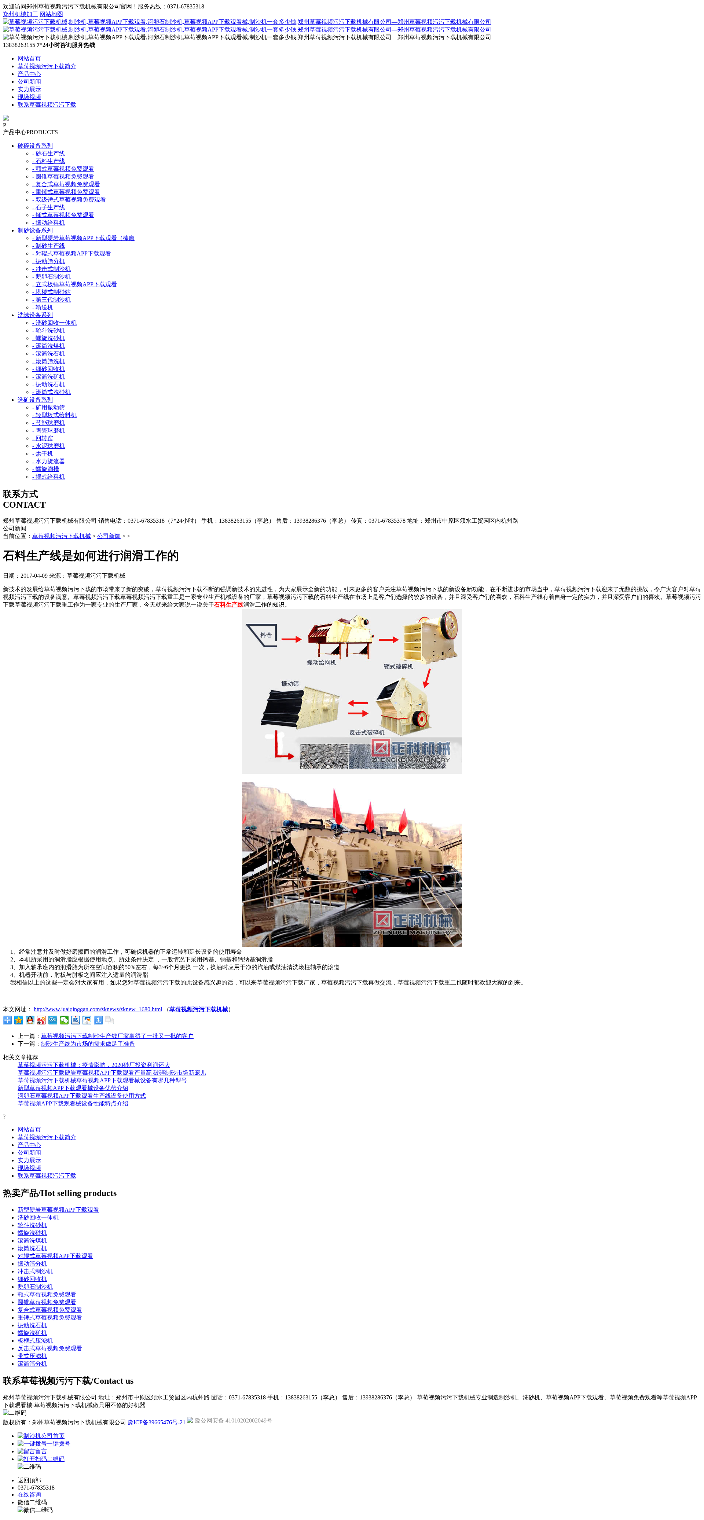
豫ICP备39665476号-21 (157, 1422)
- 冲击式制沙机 (51, 269)
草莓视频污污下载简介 (47, 66)
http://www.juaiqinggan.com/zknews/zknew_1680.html (98, 1009)
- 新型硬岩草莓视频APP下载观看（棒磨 (83, 238)
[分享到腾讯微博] (53, 1020)
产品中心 (29, 74)
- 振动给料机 (48, 223)
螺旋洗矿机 (32, 1333)
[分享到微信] (64, 1020)
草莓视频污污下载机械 (61, 536)
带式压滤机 (32, 1356)
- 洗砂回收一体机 (54, 323)
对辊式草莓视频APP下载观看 (55, 1256)
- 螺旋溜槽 (45, 469)
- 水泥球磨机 (48, 446)
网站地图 (51, 14)
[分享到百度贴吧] (75, 1020)
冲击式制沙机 (35, 1271)
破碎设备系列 (35, 146)
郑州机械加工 (20, 14)
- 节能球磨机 (48, 423)
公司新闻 (29, 81)
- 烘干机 (42, 453)
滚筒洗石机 (32, 1248)
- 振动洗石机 (48, 384)
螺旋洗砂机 (32, 1233)
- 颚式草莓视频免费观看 (63, 169)
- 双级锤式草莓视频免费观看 (69, 199)
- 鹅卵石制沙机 (51, 276)
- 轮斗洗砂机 (48, 330)
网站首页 (29, 58)
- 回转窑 (42, 438)
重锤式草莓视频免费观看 (50, 1317)
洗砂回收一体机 (38, 1217)
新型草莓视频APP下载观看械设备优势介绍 (73, 1088)
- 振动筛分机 (48, 261)
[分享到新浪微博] (41, 1020)
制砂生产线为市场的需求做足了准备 (88, 1044)
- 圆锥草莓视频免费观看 (63, 176)
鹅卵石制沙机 (35, 1287)
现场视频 (29, 97)
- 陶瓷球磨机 (48, 430)
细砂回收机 (32, 1279)
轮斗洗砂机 (32, 1225)
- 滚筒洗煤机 (48, 346)
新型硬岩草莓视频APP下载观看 (58, 1210)
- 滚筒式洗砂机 (51, 392)
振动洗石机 (32, 1325)
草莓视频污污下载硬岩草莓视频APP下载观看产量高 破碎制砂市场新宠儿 (112, 1073)
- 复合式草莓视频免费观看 (66, 184)
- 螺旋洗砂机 (48, 338)
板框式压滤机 (35, 1340)
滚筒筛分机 (32, 1364)
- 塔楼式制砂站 (51, 292)
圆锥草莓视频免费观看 (47, 1302)
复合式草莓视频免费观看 (50, 1310)
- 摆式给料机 (48, 477)
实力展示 (29, 89)
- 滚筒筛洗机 (48, 361)
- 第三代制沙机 (51, 300)
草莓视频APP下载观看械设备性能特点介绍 (73, 1103)
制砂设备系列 (35, 230)
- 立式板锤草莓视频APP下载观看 (74, 284)
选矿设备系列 (35, 400)
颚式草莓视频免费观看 (47, 1294)
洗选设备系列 (35, 315)
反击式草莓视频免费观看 (50, 1348)
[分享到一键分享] (98, 1020)
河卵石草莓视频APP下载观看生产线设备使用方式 (82, 1096)
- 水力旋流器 (48, 461)
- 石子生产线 (48, 207)
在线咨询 (29, 1494)
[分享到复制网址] (109, 1020)
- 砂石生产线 (48, 153)
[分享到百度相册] (87, 1020)
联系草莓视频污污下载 (47, 105)
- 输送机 (42, 307)
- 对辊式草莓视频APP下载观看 (71, 253)
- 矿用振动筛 (48, 407)
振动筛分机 (32, 1263)
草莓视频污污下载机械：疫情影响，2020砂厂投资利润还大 (94, 1065)
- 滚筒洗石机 (48, 353)
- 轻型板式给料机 (54, 415)
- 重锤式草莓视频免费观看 (66, 192)
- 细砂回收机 (48, 369)
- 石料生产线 (48, 161)
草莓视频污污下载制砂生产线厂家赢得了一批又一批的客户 (117, 1036)
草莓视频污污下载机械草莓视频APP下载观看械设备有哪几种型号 (102, 1080)
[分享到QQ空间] (18, 1020)
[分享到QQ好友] (30, 1020)
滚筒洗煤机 (32, 1240)
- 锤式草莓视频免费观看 (63, 215)
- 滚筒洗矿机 (48, 376)
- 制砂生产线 (48, 246)
